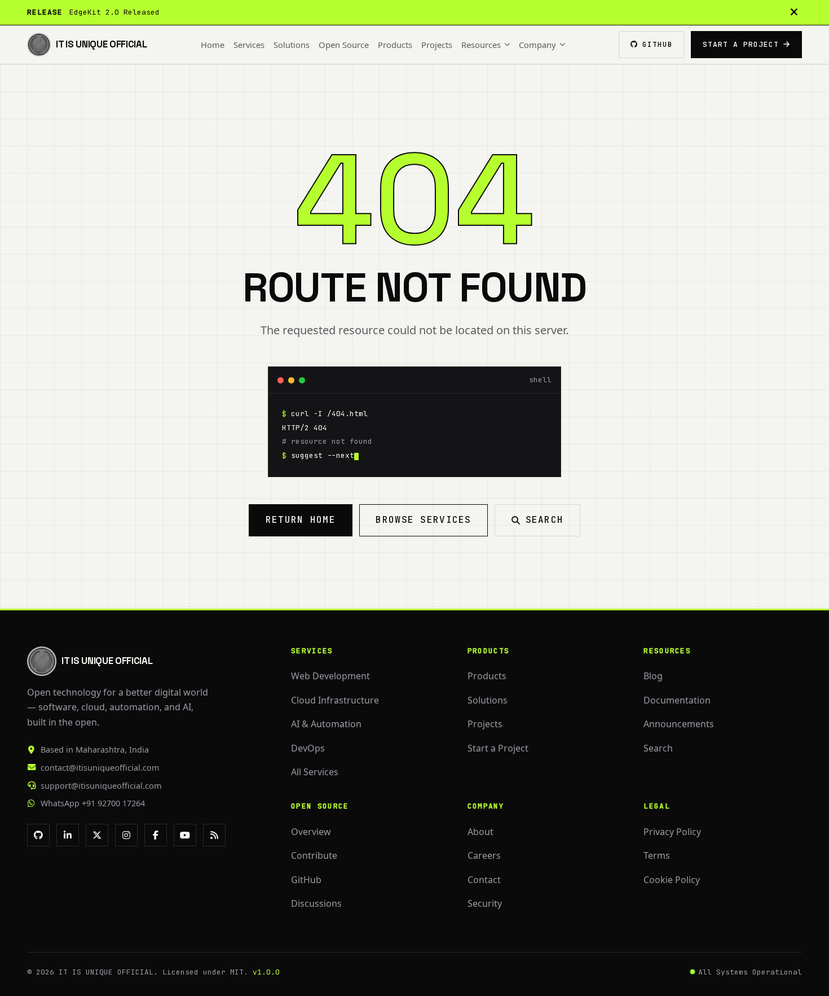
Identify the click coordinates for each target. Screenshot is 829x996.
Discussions (316, 903)
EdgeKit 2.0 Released (114, 12)
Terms (656, 855)
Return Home (301, 520)
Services (248, 44)
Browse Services (423, 520)
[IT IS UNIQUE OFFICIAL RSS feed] (214, 835)
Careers (484, 855)
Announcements (678, 724)
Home (212, 44)
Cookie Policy (671, 879)
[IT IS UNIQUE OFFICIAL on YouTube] (185, 835)
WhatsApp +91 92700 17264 (93, 803)
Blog (653, 676)
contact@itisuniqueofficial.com (100, 767)
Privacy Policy (672, 831)
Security (485, 903)
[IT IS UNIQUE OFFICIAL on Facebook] (155, 835)
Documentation (677, 700)
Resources (481, 44)
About (480, 831)
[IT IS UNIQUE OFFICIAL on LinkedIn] (67, 835)
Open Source (344, 44)
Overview (311, 831)
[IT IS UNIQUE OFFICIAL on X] (97, 835)
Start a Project (741, 44)
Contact (484, 879)
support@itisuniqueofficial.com (101, 785)
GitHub (306, 879)
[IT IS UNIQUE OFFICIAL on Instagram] (126, 835)
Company (537, 44)
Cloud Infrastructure (335, 700)
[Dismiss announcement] (794, 12)
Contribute (314, 855)
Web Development (330, 676)
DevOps (308, 748)
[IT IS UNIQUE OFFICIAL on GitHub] (38, 835)
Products (395, 44)
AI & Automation (326, 724)
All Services (314, 772)
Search (545, 520)
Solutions (292, 44)
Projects (436, 44)
